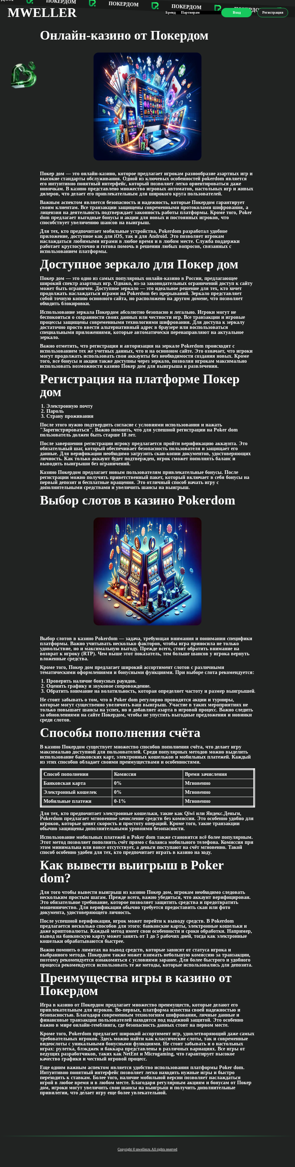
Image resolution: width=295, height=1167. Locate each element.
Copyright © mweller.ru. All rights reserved (147, 1149)
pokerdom (213, 178)
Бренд (170, 12)
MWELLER (42, 12)
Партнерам (190, 12)
